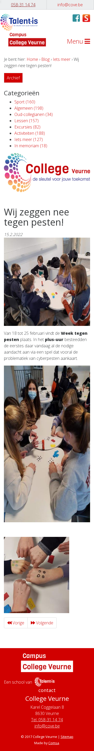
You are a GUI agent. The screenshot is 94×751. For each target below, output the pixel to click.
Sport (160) (24, 102)
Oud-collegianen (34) (33, 114)
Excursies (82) (27, 127)
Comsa (53, 743)
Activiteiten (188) (29, 133)
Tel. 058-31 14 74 (47, 720)
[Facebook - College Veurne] (76, 19)
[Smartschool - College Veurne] (86, 17)
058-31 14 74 (23, 5)
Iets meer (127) (28, 139)
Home (32, 59)
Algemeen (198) (28, 108)
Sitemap (67, 736)
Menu (76, 41)
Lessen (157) (26, 121)
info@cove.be (47, 726)
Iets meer (61, 59)
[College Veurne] (19, 22)
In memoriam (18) (30, 146)
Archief (13, 78)
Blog (45, 59)
